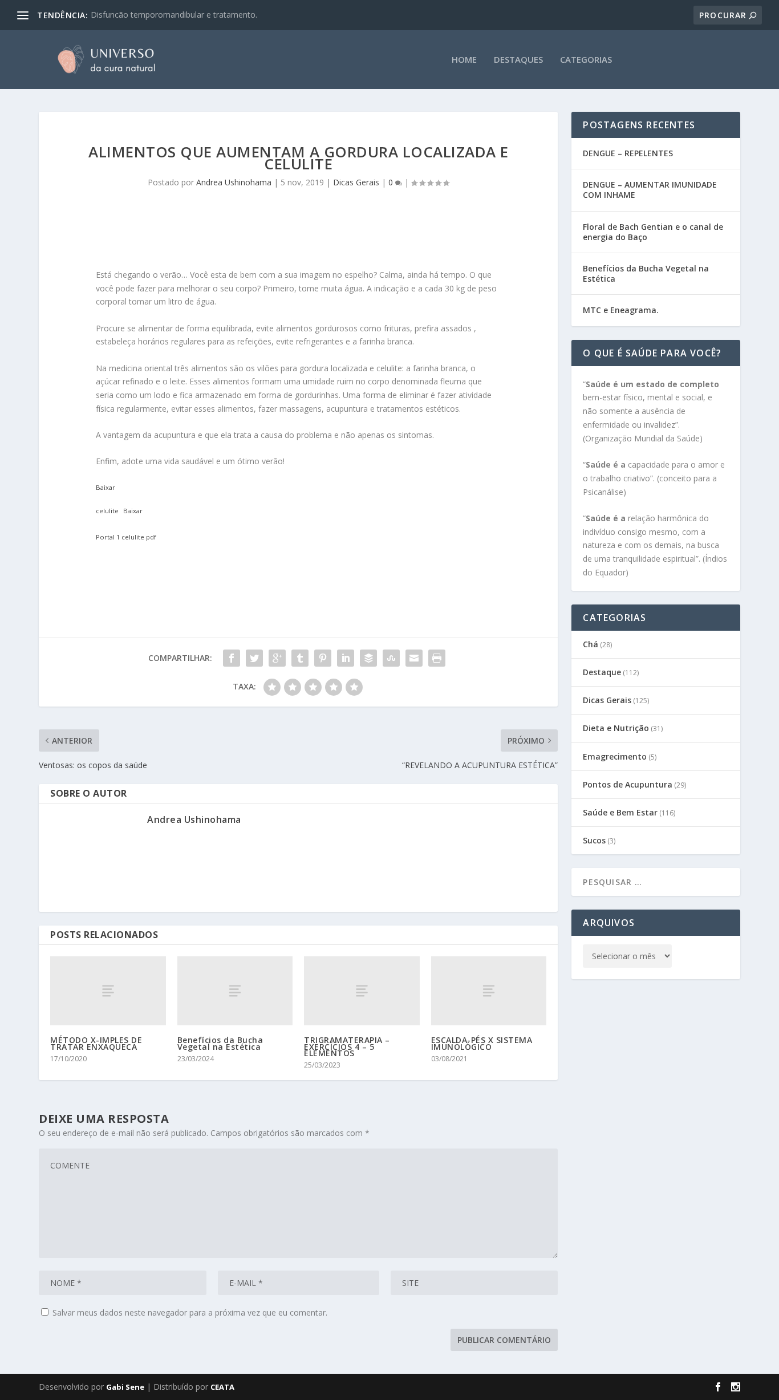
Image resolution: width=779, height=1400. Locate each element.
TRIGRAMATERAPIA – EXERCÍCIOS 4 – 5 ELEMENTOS (347, 1046)
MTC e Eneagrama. (621, 310)
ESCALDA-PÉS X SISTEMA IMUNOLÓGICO (482, 1043)
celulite (107, 510)
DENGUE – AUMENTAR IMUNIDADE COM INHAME (650, 189)
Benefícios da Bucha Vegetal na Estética (220, 1043)
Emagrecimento (615, 756)
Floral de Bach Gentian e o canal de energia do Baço (653, 231)
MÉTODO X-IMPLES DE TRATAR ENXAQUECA (96, 1043)
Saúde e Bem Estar (620, 812)
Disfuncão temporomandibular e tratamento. (174, 14)
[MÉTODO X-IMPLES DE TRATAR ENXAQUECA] (108, 990)
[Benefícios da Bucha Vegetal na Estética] (235, 990)
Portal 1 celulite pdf (126, 537)
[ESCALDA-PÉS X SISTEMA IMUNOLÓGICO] (489, 990)
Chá (590, 644)
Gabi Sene (125, 1387)
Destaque (602, 672)
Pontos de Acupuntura (627, 784)
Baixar (105, 487)
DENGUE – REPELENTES (628, 153)
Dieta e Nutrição (616, 728)
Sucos (594, 840)
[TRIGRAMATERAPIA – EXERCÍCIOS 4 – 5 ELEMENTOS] (362, 990)
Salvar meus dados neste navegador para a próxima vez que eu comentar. (189, 1312)
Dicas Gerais (356, 182)
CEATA (222, 1387)
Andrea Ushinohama (233, 182)
